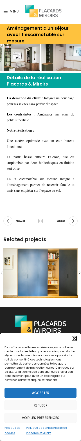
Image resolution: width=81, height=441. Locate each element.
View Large (74, 252)
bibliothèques (48, 162)
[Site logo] (43, 11)
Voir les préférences (40, 417)
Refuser (40, 405)
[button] (74, 338)
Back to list (40, 220)
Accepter (40, 392)
